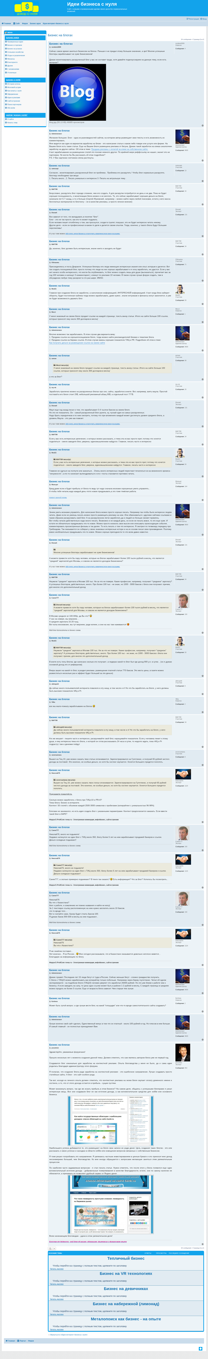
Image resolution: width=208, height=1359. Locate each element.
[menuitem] (203, 19)
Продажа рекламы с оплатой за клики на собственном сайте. (119, 149)
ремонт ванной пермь (58, 498)
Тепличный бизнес (126, 1258)
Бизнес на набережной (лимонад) (126, 1304)
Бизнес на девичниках (126, 1288)
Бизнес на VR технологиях (126, 1273)
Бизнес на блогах (60, 35)
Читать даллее (57, 1269)
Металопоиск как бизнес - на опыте (126, 1319)
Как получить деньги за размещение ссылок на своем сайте (77, 343)
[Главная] (33, 8)
